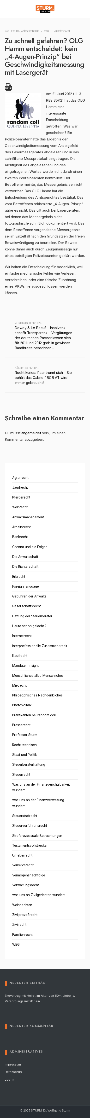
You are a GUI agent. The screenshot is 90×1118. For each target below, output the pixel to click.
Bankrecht (20, 537)
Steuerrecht (21, 774)
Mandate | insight (25, 665)
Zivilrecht (19, 925)
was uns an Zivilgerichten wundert (38, 895)
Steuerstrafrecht (24, 816)
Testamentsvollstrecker (30, 845)
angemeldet (31, 433)
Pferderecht (21, 497)
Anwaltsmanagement (28, 517)
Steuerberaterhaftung (28, 764)
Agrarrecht (20, 478)
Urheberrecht (22, 855)
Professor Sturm (24, 735)
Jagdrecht (20, 487)
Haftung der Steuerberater (32, 616)
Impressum (13, 1064)
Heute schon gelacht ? (29, 626)
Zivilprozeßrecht (24, 915)
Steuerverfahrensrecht (29, 826)
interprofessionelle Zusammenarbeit (39, 646)
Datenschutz (14, 1072)
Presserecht (21, 725)
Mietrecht (19, 685)
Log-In (9, 1079)
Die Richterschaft (25, 566)
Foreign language (25, 586)
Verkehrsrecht (62, 31)
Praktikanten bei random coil (34, 715)
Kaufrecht (19, 656)
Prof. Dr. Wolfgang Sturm (24, 31)
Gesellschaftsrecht (26, 606)
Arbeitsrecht (21, 527)
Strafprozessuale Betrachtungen (37, 836)
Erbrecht (18, 577)
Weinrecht (20, 507)
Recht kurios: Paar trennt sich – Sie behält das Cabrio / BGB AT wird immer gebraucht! (43, 375)
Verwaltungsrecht (25, 885)
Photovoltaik (21, 705)
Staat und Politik (24, 755)
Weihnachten (22, 905)
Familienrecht (22, 935)
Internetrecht (22, 636)
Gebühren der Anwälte (29, 596)
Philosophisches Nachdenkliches (37, 695)
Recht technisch (24, 745)
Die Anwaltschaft (25, 557)
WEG (16, 944)
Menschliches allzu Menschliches (38, 676)
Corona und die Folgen (30, 547)
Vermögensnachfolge (28, 875)
